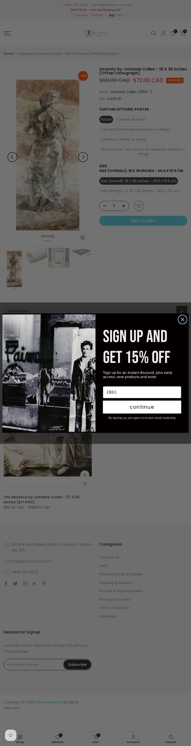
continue (142, 406)
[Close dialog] (182, 319)
